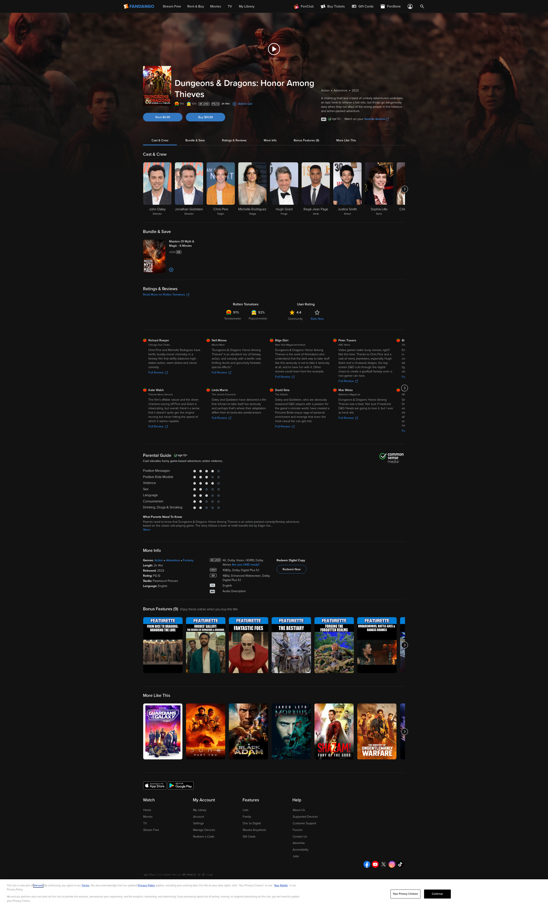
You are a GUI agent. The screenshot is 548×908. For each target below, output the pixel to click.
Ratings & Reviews (234, 140)
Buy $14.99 (205, 117)
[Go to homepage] (139, 6)
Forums (297, 830)
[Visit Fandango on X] (383, 864)
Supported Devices (305, 816)
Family (247, 816)
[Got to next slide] (404, 189)
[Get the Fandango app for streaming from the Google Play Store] (181, 785)
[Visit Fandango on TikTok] (400, 864)
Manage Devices (204, 830)
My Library (199, 810)
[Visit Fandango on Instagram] (392, 864)
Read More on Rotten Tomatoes (164, 294)
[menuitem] (362, 6)
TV (145, 823)
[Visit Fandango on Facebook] (367, 864)
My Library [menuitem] (247, 6)
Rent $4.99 (162, 117)
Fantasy (188, 560)
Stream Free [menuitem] (172, 6)
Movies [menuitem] (215, 6)
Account (198, 816)
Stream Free (151, 830)
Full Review (156, 372)
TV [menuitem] (230, 6)
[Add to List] (171, 270)
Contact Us (300, 836)
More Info (270, 140)
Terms (85, 885)
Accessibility (300, 849)
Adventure (173, 560)
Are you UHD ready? (245, 564)
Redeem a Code (203, 836)
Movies (147, 816)
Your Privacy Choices (405, 894)
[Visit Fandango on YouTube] (375, 864)
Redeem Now (292, 569)
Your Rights (281, 885)
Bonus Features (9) (306, 140)
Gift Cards (249, 836)
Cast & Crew (160, 140)
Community (295, 319)
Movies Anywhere (254, 830)
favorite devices (375, 119)
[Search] (422, 6)
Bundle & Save (195, 140)
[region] (274, 893)
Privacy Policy (146, 885)
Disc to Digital (252, 823)
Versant (38, 885)
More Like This (346, 140)
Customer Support (304, 823)
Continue (437, 894)
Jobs (296, 856)
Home (147, 810)
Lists (245, 810)
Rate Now (317, 319)
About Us (299, 810)
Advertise (299, 843)
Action (159, 560)
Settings (198, 823)
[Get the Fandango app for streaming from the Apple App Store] (155, 785)
